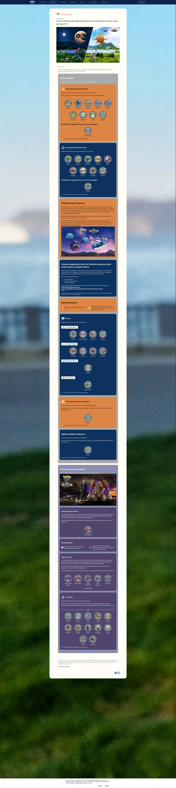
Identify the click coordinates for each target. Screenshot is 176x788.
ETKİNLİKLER (73, 2)
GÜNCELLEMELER (66, 14)
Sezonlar (62, 2)
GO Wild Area (43, 2)
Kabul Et (107, 786)
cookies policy (79, 783)
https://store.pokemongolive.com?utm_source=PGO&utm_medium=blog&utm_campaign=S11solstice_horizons (82, 288)
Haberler (53, 2)
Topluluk (82, 2)
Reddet (99, 786)
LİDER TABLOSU (93, 2)
